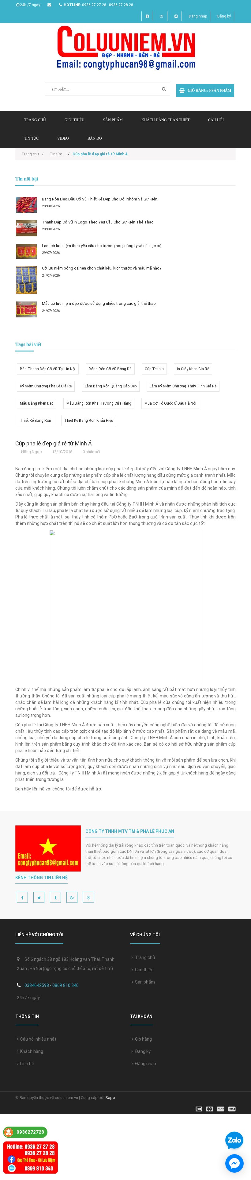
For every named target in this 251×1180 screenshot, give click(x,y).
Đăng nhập (198, 16)
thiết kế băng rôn (35, 420)
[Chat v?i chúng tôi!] (234, 1163)
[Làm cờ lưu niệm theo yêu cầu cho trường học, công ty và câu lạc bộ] (26, 251)
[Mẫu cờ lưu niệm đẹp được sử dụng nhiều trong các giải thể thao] (26, 309)
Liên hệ (26, 1063)
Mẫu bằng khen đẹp (36, 403)
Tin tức (31, 138)
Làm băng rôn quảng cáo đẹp (111, 386)
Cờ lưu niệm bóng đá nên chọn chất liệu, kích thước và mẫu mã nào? (102, 268)
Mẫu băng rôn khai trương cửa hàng (98, 403)
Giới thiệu (74, 120)
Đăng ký (224, 16)
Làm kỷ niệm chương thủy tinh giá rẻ (183, 386)
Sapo (110, 1097)
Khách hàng (30, 1051)
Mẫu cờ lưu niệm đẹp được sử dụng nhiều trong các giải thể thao (99, 303)
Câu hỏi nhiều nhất (37, 1039)
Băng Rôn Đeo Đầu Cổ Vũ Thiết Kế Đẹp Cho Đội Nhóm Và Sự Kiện (99, 199)
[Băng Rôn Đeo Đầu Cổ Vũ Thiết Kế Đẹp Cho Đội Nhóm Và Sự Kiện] (26, 204)
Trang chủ (35, 120)
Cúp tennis (154, 369)
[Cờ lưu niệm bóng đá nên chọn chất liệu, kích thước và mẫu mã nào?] (26, 280)
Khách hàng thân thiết (165, 120)
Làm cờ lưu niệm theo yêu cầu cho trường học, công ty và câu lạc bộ (102, 245)
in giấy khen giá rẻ (193, 369)
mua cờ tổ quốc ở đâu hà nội (170, 403)
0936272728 (30, 1132)
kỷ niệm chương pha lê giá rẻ (46, 386)
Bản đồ (95, 138)
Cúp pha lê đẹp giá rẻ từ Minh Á (53, 443)
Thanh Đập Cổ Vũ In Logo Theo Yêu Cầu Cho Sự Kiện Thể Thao (98, 222)
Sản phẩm (113, 120)
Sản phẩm (144, 982)
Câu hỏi (216, 120)
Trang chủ (144, 957)
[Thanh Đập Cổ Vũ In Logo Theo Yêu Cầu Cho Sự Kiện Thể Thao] (26, 228)
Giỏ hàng (142, 1039)
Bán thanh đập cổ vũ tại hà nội (48, 369)
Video (63, 138)
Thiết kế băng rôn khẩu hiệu (88, 420)
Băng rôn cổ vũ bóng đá (110, 369)
